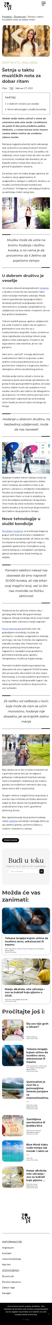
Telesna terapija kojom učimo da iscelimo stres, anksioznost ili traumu (26, 941)
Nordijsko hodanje (12, 531)
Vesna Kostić (9, 950)
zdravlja (13, 821)
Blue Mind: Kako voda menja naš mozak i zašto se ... (37, 1149)
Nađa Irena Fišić (22, 999)
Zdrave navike (10, 840)
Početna (7, 16)
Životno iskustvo (11, 1282)
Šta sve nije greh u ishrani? (37, 1025)
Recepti (6, 1293)
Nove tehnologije (11, 629)
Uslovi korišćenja (11, 1259)
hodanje (44, 288)
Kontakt (6, 1253)
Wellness (29, 62)
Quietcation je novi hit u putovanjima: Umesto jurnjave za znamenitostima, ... (37, 1091)
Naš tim (6, 1264)
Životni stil (20, 16)
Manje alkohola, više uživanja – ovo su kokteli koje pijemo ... (36, 1175)
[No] (48, 1314)
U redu (26, 1319)
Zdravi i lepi (8, 1287)
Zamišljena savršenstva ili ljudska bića (35, 1122)
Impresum (8, 1247)
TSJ (11, 88)
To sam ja (33, 1037)
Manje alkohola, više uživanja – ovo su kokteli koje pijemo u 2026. (25, 992)
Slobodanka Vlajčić (33, 1132)
